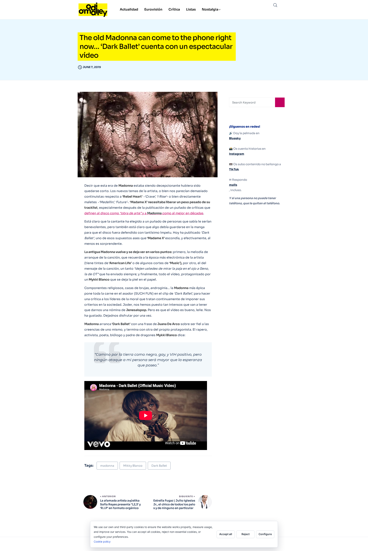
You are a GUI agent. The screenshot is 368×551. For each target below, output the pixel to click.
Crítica (174, 9)
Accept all (225, 534)
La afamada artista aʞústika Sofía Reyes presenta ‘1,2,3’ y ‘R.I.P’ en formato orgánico (120, 504)
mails (233, 185)
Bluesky (235, 138)
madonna (107, 465)
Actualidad (129, 9)
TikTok (234, 169)
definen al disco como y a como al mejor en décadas (143, 213)
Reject (246, 534)
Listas (191, 9)
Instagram (236, 154)
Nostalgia (210, 9)
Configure (265, 534)
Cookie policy (102, 541)
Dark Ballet (159, 465)
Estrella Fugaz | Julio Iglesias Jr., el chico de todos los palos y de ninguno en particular (174, 504)
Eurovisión (153, 9)
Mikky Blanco (132, 465)
